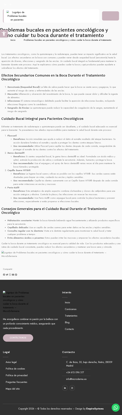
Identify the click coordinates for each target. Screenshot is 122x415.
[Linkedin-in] (5, 4)
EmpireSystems (95, 408)
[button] (4, 275)
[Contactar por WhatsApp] (116, 408)
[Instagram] (10, 4)
